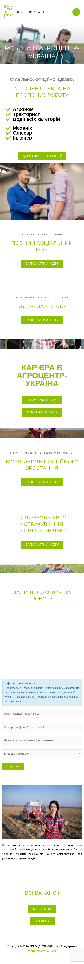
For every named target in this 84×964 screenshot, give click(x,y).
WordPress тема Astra (42, 950)
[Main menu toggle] (76, 12)
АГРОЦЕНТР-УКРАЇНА (30, 12)
